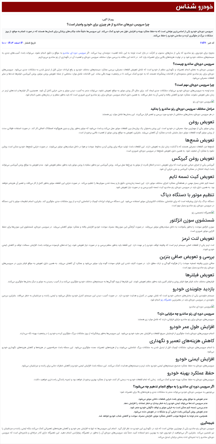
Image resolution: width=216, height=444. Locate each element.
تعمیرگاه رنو (166, 300)
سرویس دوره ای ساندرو (74, 53)
